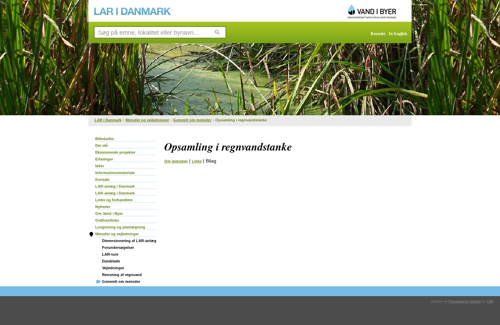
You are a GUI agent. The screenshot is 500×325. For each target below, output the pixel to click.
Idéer (99, 166)
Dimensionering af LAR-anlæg (129, 241)
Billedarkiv (104, 139)
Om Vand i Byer (109, 213)
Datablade (111, 261)
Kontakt (378, 33)
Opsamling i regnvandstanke (241, 120)
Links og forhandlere (114, 200)
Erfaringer (104, 159)
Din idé (101, 145)
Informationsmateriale (115, 173)
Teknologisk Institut (464, 301)
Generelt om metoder (192, 120)
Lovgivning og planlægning (120, 227)
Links (197, 161)
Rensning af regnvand (122, 275)
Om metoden (176, 161)
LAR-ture (110, 254)
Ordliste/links (107, 220)
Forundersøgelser (118, 247)
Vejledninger (113, 268)
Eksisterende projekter (115, 152)
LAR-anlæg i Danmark (115, 186)
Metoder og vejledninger (147, 120)
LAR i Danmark (108, 120)
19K (490, 301)
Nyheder (102, 207)
